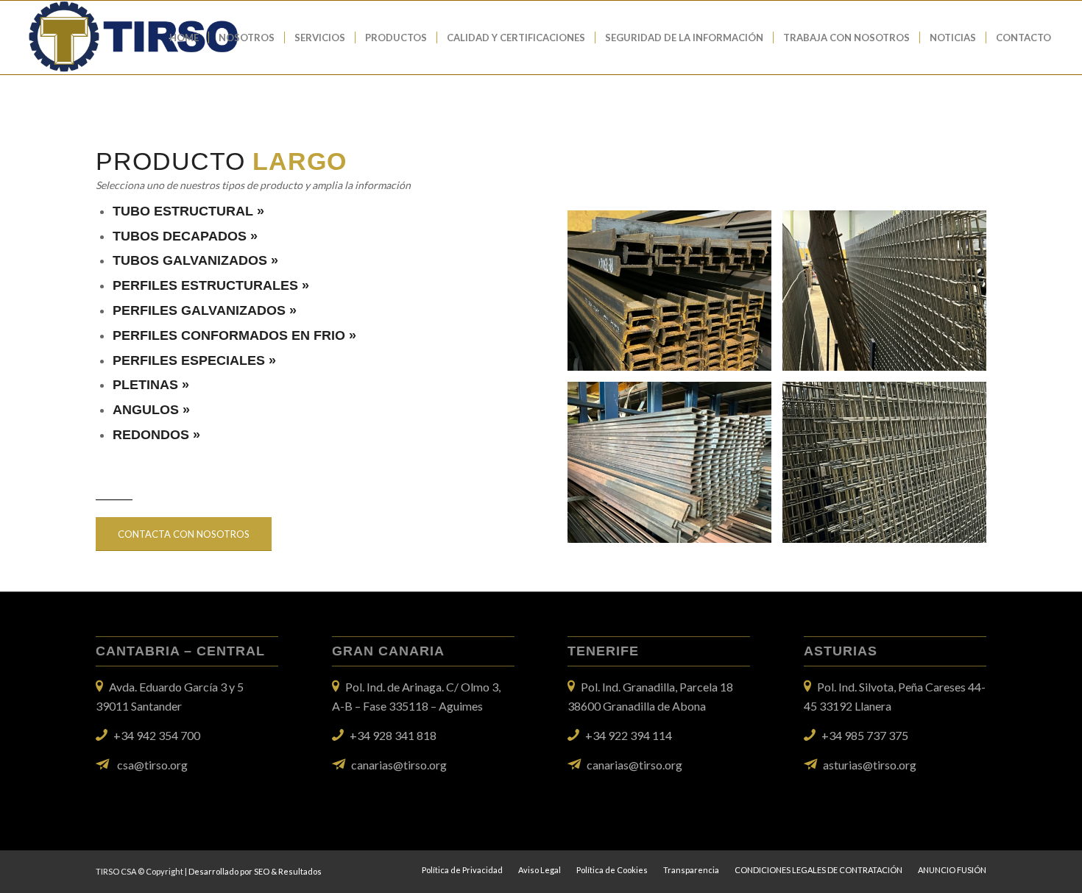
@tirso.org (889, 765)
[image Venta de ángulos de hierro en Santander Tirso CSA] (674, 296)
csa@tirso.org (152, 765)
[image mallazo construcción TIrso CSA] (889, 467)
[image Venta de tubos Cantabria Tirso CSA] (674, 467)
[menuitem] (184, 37)
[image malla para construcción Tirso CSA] (889, 296)
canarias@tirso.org (399, 765)
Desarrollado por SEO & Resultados (255, 871)
